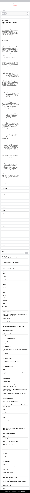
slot (3, 213)
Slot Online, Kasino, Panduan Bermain (7, 438)
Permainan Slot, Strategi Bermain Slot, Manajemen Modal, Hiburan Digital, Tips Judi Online (14, 404)
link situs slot (4, 197)
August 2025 (4, 287)
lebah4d (4, 369)
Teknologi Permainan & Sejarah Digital (7, 467)
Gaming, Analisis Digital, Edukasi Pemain (8, 330)
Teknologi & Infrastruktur (6, 450)
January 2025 (4, 298)
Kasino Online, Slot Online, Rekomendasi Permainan (9, 344)
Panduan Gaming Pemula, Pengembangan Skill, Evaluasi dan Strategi (11, 384)
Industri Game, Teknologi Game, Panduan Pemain (9, 338)
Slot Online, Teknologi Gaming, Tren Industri (8, 446)
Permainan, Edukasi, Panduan (6, 406)
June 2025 (4, 290)
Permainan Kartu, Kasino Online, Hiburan (8, 398)
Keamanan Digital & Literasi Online (7, 355)
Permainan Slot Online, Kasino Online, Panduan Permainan (10, 401)
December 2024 (5, 300)
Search (3, 251)
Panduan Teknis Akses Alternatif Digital (8, 395)
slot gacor (4, 191)
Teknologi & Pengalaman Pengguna (7, 459)
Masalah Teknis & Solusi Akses (7, 371)
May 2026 (4, 273)
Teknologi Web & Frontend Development (8, 472)
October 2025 (4, 284)
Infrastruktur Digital (5, 341)
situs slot (4, 210)
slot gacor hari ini (7, 28)
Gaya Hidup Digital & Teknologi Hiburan (8, 333)
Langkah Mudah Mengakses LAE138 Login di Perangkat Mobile (11, 262)
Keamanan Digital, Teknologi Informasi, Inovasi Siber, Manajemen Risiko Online (13, 361)
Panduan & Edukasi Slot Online (7, 375)
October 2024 (4, 303)
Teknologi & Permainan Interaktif (7, 461)
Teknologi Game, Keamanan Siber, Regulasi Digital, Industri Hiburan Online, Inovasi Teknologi (15, 466)
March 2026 (4, 276)
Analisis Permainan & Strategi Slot (7, 311)
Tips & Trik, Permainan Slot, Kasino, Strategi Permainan (10, 477)
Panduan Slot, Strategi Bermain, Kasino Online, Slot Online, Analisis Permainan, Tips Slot (14, 393)
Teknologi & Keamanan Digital (6, 456)
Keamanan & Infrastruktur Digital (7, 346)
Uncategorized (4, 483)
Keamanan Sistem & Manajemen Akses (8, 366)
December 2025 (5, 281)
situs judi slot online (5, 414)
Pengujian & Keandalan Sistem (6, 396)
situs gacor (4, 232)
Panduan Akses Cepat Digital (6, 378)
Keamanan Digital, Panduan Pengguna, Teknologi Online (10, 358)
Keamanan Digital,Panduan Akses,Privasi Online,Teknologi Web (11, 364)
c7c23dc (4, 24)
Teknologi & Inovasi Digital (6, 453)
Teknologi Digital (5, 464)
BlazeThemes (23, 491)
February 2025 (4, 297)
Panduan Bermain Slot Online (6, 381)
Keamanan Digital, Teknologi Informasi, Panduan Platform (10, 363)
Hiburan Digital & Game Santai (6, 335)
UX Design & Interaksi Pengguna (7, 485)
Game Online (4, 323)
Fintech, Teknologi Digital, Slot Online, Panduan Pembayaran (10, 321)
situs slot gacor (5, 216)
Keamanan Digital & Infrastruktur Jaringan (8, 353)
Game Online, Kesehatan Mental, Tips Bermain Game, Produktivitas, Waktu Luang (13, 326)
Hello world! (12, 268)
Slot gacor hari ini (5, 207)
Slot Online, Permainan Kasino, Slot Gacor (8, 444)
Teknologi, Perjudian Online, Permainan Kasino (9, 475)
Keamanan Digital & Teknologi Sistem (7, 356)
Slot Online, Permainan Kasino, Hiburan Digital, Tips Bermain (10, 441)
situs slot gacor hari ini (6, 235)
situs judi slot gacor (5, 412)
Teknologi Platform (5, 469)
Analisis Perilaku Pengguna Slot (7, 309)
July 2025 (4, 289)
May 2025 (4, 292)
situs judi (4, 409)
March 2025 (4, 295)
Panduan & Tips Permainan (6, 376)
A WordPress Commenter (6, 268)
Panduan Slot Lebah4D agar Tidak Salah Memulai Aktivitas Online (11, 257)
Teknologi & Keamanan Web (6, 458)
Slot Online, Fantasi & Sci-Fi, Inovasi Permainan (9, 433)
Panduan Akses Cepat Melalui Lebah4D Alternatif (9, 259)
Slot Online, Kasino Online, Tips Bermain (8, 436)
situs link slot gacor (5, 188)
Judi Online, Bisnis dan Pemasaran (7, 343)
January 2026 (4, 279)
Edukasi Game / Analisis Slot (6, 318)
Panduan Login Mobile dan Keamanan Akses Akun (9, 386)
